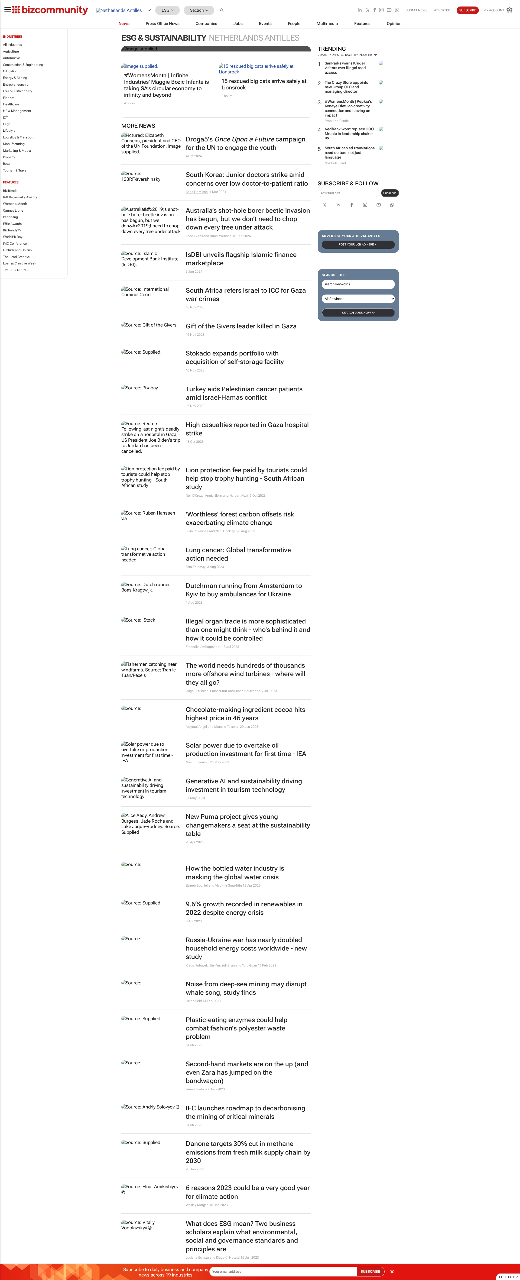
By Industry (363, 55)
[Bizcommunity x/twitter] (368, 10)
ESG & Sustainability (17, 91)
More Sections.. (17, 270)
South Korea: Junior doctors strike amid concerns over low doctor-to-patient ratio (247, 179)
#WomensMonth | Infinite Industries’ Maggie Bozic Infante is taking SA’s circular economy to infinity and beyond (166, 85)
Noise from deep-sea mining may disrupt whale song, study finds (246, 988)
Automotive (11, 58)
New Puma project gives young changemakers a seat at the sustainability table (248, 825)
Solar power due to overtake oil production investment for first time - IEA (246, 750)
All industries (12, 45)
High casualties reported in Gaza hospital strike (247, 429)
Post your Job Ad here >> (358, 244)
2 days (322, 55)
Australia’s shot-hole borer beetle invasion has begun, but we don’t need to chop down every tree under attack (248, 219)
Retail (7, 164)
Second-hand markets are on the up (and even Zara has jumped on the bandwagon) (247, 1072)
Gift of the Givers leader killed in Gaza (241, 326)
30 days (346, 55)
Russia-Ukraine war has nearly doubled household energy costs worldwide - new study (246, 948)
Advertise (442, 10)
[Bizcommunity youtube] (389, 10)
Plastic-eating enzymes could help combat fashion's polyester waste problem (236, 1028)
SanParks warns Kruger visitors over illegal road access (345, 68)
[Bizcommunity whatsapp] (397, 10)
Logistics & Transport (18, 137)
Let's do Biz (508, 1277)
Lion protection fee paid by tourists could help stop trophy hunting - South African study (246, 478)
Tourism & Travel (15, 170)
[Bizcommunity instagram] (381, 10)
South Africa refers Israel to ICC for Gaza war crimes (246, 295)
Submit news (416, 10)
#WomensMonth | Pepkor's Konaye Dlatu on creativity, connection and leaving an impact (348, 108)
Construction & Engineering (23, 65)
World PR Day (12, 237)
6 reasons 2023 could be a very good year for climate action (248, 1192)
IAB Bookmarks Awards (20, 197)
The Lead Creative (16, 257)
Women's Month (15, 204)
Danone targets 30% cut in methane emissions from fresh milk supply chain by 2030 (248, 1152)
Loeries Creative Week (19, 263)
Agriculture (11, 51)
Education (10, 71)
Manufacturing (14, 144)
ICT (5, 117)
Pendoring (10, 217)
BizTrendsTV (12, 230)
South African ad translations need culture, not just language (350, 152)
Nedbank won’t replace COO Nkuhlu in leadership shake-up (349, 133)
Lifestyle (9, 130)
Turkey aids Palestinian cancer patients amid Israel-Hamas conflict (244, 393)
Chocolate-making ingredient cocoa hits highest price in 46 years (245, 714)
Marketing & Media (17, 151)
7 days (334, 55)
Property (9, 157)
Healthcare (11, 104)
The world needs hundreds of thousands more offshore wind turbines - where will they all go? (245, 674)
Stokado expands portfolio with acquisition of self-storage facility (235, 358)
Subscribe (389, 193)
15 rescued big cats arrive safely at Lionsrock (264, 84)
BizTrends (10, 191)
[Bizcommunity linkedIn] (360, 10)
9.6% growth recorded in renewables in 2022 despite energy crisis (244, 908)
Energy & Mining (15, 78)
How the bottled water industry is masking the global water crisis (235, 873)
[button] (222, 10)
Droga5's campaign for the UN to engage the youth (246, 143)
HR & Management (17, 111)
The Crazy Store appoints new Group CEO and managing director (346, 87)
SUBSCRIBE (370, 1271)
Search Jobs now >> (358, 312)
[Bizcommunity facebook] (374, 10)
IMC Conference (15, 243)
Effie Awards (12, 224)
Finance (9, 98)
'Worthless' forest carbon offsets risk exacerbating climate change (240, 518)
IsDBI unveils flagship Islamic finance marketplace (241, 259)
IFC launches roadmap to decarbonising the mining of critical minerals (245, 1112)
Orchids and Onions (17, 250)
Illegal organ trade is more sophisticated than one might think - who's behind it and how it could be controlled (248, 630)
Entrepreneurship (15, 84)
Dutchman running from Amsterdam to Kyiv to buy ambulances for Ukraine (244, 590)
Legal (7, 124)
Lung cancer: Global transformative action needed (238, 554)
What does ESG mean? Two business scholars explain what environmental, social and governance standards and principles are (242, 1236)
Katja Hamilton (197, 192)
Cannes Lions (13, 210)
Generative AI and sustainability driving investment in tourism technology (244, 785)
